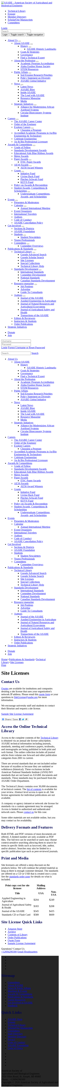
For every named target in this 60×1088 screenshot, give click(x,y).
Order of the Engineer (25, 124)
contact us (29, 812)
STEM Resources (29, 69)
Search (35, 353)
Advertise (25, 289)
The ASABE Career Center (28, 121)
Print (3, 665)
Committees (14, 22)
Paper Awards (21, 159)
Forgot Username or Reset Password (26, 347)
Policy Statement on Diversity (35, 78)
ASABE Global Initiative (33, 80)
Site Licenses (27, 260)
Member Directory (17, 16)
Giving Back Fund (29, 176)
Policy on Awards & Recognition (31, 185)
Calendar (18, 205)
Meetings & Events (17, 991)
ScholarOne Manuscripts (20, 19)
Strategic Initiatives (23, 104)
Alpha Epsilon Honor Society (35, 66)
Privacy (11, 1039)
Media (23, 101)
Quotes (4, 688)
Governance (26, 54)
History (24, 46)
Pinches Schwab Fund (31, 179)
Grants (17, 170)
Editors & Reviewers (24, 318)
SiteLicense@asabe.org (26, 697)
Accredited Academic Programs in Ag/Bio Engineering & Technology (35, 134)
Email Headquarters (27, 951)
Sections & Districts (24, 228)
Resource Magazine (30, 98)
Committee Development (33, 274)
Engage (11, 14)
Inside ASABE (28, 92)
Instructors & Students (25, 321)
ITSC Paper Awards (30, 162)
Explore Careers (22, 127)
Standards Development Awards (30, 150)
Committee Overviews (31, 245)
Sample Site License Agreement (17, 714)
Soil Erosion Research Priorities (36, 75)
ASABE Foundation (24, 231)
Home (4, 659)
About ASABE (22, 43)
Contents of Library (18, 934)
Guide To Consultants (31, 292)
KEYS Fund (26, 182)
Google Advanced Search (33, 254)
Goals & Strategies (29, 52)
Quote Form (14, 940)
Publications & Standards (20, 248)
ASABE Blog (27, 89)
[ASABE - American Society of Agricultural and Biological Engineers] (30, 5)
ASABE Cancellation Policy (28, 222)
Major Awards (21, 156)
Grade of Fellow (22, 147)
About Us (13, 40)
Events (11, 199)
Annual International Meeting (35, 208)
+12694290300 (9, 951)
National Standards (30, 277)
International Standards (32, 272)
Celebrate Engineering (25, 138)
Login (4, 28)
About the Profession (24, 60)
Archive (12, 931)
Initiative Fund (27, 173)
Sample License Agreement (21, 943)
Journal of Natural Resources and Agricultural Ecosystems (37, 305)
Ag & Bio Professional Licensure (31, 141)
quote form (44, 694)
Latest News (26, 86)
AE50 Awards (21, 164)
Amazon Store (15, 928)
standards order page (19, 876)
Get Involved (14, 225)
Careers (11, 118)
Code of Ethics (15, 1048)
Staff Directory (15, 1033)
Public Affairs (21, 72)
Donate (11, 332)
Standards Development (26, 269)
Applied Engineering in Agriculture (38, 301)
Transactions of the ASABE (34, 315)
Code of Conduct (23, 219)
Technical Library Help (32, 266)
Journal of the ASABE (31, 298)
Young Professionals (24, 240)
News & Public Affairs (19, 988)
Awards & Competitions (20, 144)
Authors (18, 217)
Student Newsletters (30, 237)
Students (18, 234)
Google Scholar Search (32, 257)
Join (10, 335)
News (17, 83)
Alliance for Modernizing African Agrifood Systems (37, 108)
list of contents (34, 789)
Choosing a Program (30, 130)
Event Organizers (23, 211)
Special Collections (30, 263)
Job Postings (26, 286)
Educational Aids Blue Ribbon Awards (33, 153)
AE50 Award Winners (31, 167)
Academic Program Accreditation (37, 63)
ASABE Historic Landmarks (41, 49)
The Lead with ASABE (32, 95)
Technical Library (17, 11)
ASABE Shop (15, 1019)
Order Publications (23, 324)
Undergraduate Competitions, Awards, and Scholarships (35, 195)
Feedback (12, 1005)
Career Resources (16, 999)
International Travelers (25, 214)
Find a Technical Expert (32, 57)
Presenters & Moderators (26, 202)
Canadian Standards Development (37, 280)
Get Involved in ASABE (20, 1002)
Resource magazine (24, 283)
